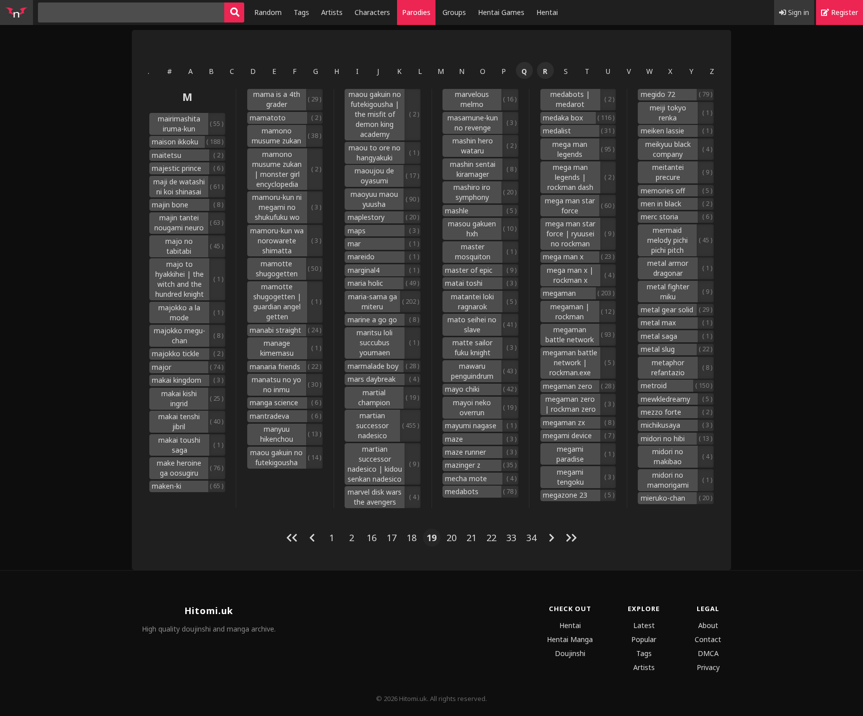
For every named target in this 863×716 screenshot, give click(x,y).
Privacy (708, 667)
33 (511, 538)
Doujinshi (570, 653)
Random (268, 12)
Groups (454, 12)
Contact (708, 639)
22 (491, 538)
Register (843, 12)
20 (451, 538)
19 (431, 538)
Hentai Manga (570, 639)
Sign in (797, 12)
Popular (643, 639)
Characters (372, 12)
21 (471, 538)
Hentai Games (501, 12)
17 (392, 538)
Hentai (547, 12)
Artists (332, 12)
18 (412, 538)
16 (372, 538)
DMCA (708, 653)
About (708, 625)
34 (531, 538)
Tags (301, 12)
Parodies (416, 12)
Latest (644, 625)
